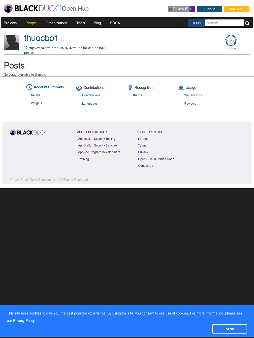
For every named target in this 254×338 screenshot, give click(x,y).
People (31, 22)
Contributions (91, 95)
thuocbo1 (41, 37)
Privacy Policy (24, 320)
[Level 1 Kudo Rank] (231, 41)
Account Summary (49, 86)
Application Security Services (97, 145)
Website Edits (193, 95)
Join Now (236, 9)
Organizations (56, 22)
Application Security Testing (96, 138)
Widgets (36, 103)
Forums (143, 138)
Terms (142, 145)
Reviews (190, 103)
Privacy (143, 152)
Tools (80, 22)
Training (83, 159)
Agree (230, 328)
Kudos (137, 95)
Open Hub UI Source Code (156, 159)
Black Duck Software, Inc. (39, 179)
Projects (10, 22)
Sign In (209, 9)
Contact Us (145, 165)
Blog (97, 22)
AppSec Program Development (99, 152)
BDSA (115, 22)
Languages (89, 103)
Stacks (35, 94)
